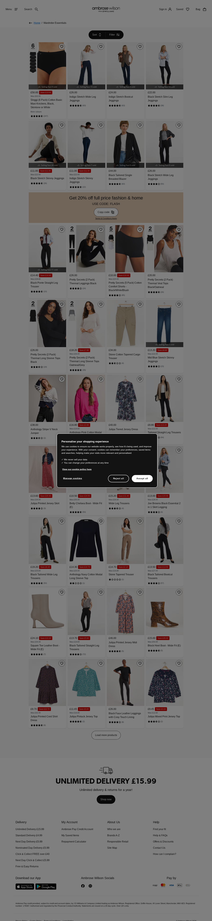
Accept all (142, 478)
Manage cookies (72, 478)
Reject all (119, 478)
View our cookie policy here (75, 469)
